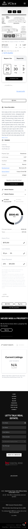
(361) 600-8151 (14, 476)
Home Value (14, 405)
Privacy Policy (5, 527)
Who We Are (14, 407)
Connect (14, 409)
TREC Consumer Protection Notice (14, 505)
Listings (14, 396)
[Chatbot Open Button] (23, 524)
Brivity (13, 525)
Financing (14, 403)
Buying (14, 398)
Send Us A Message (14, 454)
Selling (14, 400)
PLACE (17, 492)
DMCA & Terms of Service (15, 527)
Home (14, 394)
